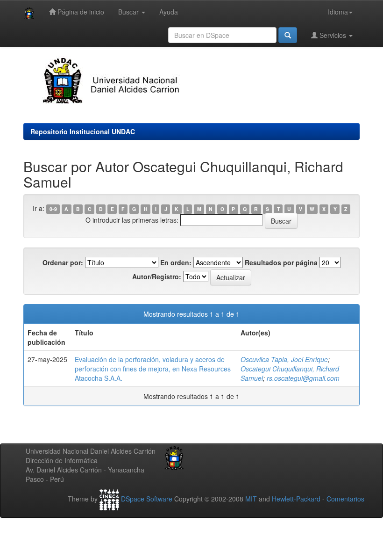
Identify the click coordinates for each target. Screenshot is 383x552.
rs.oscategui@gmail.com (303, 378)
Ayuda (168, 11)
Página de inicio (80, 11)
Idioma (338, 11)
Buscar (129, 11)
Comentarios (345, 498)
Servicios (333, 35)
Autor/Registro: (156, 276)
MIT (251, 498)
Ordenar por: (63, 262)
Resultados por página (281, 262)
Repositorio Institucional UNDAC (82, 131)
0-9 (53, 208)
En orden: (176, 262)
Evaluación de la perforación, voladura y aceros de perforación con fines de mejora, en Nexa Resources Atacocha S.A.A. (153, 369)
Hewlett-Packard (296, 498)
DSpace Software (146, 498)
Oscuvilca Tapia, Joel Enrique (284, 359)
